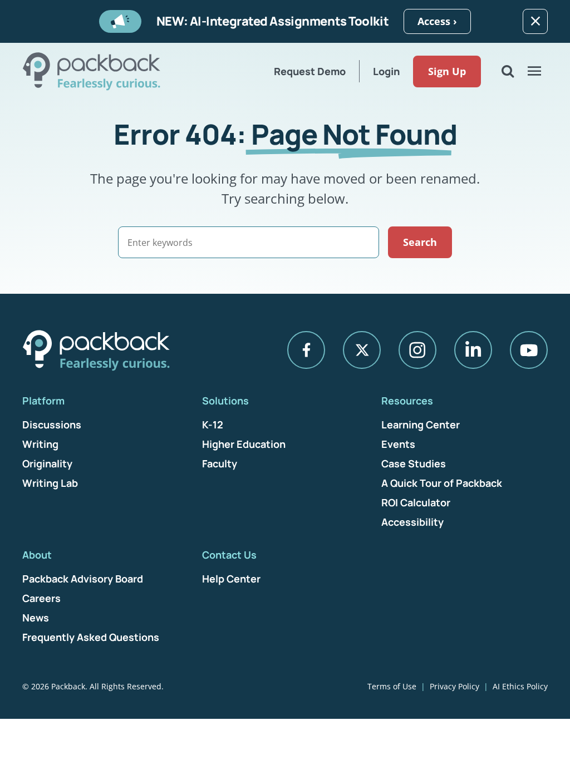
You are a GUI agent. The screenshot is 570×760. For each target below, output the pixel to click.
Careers (41, 598)
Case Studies (413, 463)
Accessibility (412, 522)
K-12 (212, 424)
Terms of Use (391, 686)
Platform (43, 400)
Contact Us (229, 554)
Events (398, 444)
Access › (437, 21)
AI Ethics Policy (520, 686)
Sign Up (447, 71)
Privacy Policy (454, 686)
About (37, 554)
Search (420, 242)
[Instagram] (417, 350)
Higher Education (244, 444)
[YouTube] (529, 350)
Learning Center (420, 424)
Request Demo (310, 71)
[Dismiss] (535, 21)
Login (386, 71)
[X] (362, 350)
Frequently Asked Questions (90, 637)
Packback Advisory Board (82, 578)
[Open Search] (507, 71)
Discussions (51, 424)
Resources (407, 400)
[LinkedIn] (473, 350)
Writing (40, 444)
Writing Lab (50, 483)
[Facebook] (306, 350)
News (35, 617)
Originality (47, 463)
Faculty (219, 463)
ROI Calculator (415, 502)
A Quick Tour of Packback (441, 483)
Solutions (225, 400)
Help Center (231, 578)
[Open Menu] (534, 71)
